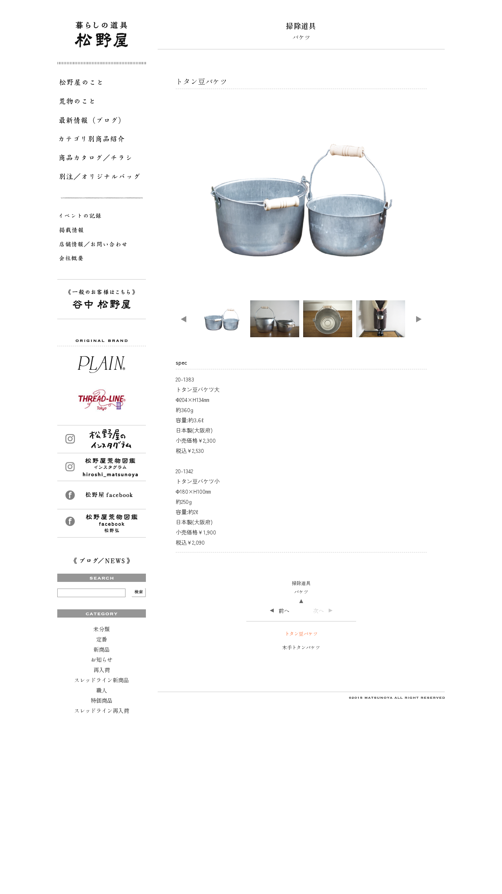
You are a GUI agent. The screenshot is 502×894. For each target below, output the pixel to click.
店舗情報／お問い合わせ (101, 245)
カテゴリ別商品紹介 (101, 140)
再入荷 (101, 670)
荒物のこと (101, 102)
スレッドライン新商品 (101, 680)
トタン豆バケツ (301, 633)
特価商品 (102, 700)
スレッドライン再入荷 (101, 710)
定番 (101, 639)
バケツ (301, 591)
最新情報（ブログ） (101, 121)
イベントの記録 (101, 217)
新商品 (101, 649)
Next (419, 319)
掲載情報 (101, 231)
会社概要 (101, 259)
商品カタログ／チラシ (101, 159)
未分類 (101, 629)
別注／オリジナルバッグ (101, 178)
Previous (183, 319)
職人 (101, 690)
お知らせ (102, 659)
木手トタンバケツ (301, 647)
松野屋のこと (101, 84)
